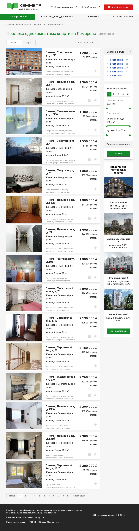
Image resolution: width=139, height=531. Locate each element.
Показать (118, 153)
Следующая (79, 495)
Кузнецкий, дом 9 (118, 278)
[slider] (107, 108)
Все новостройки (118, 331)
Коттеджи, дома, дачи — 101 (57, 16)
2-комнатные (119, 64)
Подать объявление (118, 7)
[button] (86, 42)
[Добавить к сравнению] (89, 71)
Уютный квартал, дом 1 (118, 240)
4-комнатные (118, 71)
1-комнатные (119, 60)
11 (68, 495)
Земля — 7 (93, 16)
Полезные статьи (123, 16)
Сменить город (106, 34)
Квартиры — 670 (17, 16)
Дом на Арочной (118, 202)
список (14, 42)
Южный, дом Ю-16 (118, 314)
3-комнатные (119, 67)
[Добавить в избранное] (95, 71)
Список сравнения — (65, 7)
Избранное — (92, 7)
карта (28, 42)
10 (63, 495)
